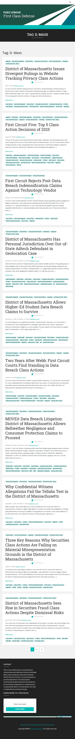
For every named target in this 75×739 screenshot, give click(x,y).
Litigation (65, 61)
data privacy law (34, 106)
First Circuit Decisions (55, 61)
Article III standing (46, 155)
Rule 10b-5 (65, 638)
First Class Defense (19, 16)
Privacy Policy (49, 725)
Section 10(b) (15, 641)
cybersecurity (37, 160)
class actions (30, 104)
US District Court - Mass (12, 63)
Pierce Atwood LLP (36, 729)
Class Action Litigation (18, 61)
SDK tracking (9, 286)
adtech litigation (10, 279)
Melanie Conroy (19, 86)
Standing (41, 119)
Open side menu (9, 46)
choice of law (17, 466)
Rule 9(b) (25, 587)
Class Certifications (47, 117)
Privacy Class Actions (32, 119)
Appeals (8, 61)
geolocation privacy (58, 281)
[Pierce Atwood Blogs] (12, 12)
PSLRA (60, 522)
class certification (45, 157)
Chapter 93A (20, 279)
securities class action (12, 524)
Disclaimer (25, 725)
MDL (34, 471)
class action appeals (19, 104)
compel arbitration (57, 157)
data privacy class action (21, 106)
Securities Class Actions (35, 481)
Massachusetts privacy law (31, 284)
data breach (52, 160)
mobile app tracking (46, 284)
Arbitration (15, 117)
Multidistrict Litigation (44, 471)
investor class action (58, 585)
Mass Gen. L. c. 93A (17, 284)
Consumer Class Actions (41, 61)
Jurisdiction (46, 231)
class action (9, 104)
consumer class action (42, 104)
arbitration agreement (20, 155)
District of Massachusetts (47, 106)
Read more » (9, 100)
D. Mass (66, 104)
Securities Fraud (24, 524)
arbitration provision (33, 155)
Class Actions (29, 61)
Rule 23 (19, 165)
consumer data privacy (55, 104)
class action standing (24, 157)
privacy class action (61, 284)
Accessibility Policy (36, 725)
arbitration (9, 155)
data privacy (9, 106)
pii (53, 284)
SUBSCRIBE (20, 709)
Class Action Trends (19, 638)
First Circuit (59, 106)
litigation (66, 106)
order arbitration (10, 165)
